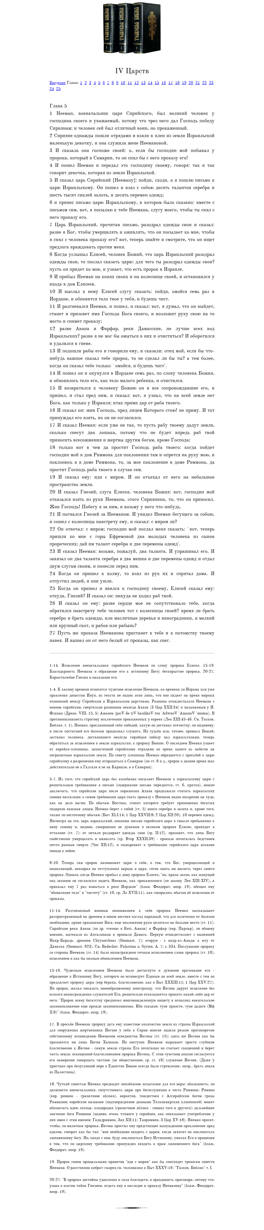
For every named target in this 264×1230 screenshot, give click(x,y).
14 (150, 82)
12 (136, 82)
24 (52, 88)
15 (157, 82)
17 (170, 82)
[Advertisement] (17, 93)
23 (211, 82)
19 (184, 82)
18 (177, 82)
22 (204, 82)
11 (129, 82)
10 (123, 82)
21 (197, 82)
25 (58, 88)
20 (191, 82)
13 (143, 82)
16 (163, 82)
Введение (58, 82)
